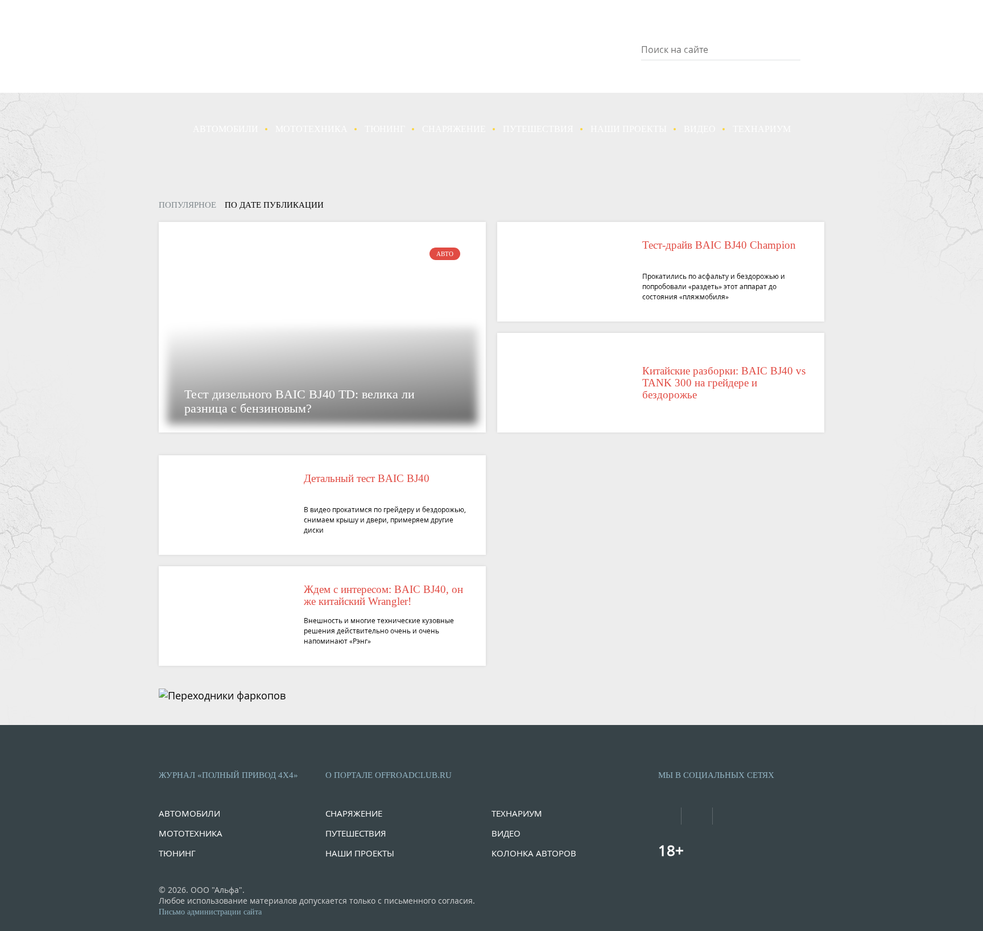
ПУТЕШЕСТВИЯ (355, 833)
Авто (444, 253)
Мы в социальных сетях (716, 775)
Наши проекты (628, 129)
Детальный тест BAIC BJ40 (366, 478)
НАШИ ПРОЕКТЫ (359, 853)
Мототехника (311, 129)
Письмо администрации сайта (210, 912)
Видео (700, 129)
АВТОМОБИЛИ (189, 813)
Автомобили (225, 129)
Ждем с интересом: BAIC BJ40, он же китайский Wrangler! (383, 595)
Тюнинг (385, 129)
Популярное (187, 204)
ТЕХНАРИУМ (516, 813)
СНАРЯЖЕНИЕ (353, 813)
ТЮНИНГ (177, 853)
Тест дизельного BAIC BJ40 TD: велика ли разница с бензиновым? (299, 401)
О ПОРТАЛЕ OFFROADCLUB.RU (388, 775)
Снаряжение (454, 129)
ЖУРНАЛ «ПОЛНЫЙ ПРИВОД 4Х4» (228, 775)
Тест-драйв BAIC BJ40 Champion (719, 245)
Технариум (762, 129)
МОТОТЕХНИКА (190, 833)
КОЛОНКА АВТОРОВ (533, 853)
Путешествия (538, 129)
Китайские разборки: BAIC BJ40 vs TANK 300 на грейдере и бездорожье (724, 383)
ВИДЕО (506, 833)
